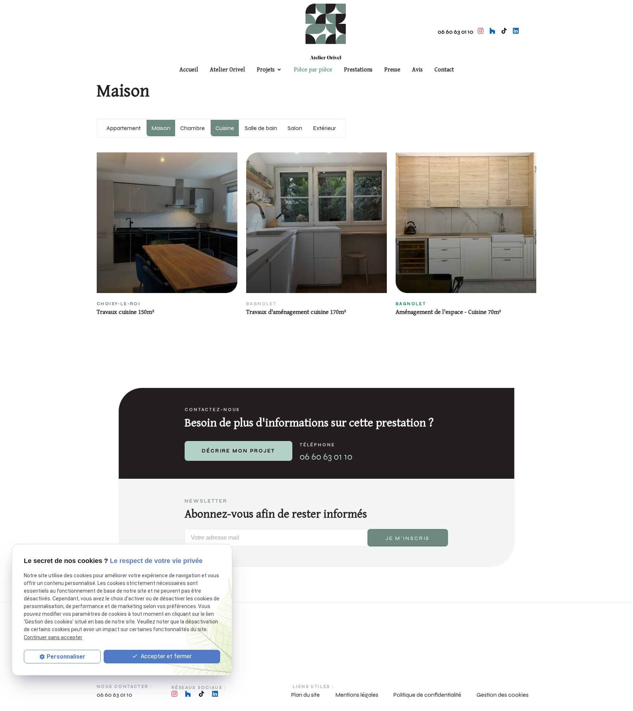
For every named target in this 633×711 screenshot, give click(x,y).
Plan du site (305, 694)
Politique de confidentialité (427, 694)
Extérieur (324, 128)
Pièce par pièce (313, 69)
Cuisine (224, 128)
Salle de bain (261, 128)
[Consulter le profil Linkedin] (516, 31)
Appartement (124, 128)
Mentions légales (356, 694)
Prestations (358, 69)
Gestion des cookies (503, 694)
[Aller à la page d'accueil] (326, 30)
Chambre (192, 128)
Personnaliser (66, 656)
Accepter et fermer (165, 656)
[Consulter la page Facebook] (504, 31)
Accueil (188, 69)
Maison (160, 128)
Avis (417, 69)
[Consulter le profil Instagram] (481, 31)
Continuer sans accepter (53, 637)
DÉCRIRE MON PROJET (238, 451)
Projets (266, 69)
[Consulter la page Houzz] (492, 31)
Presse (392, 69)
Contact (444, 69)
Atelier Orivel (227, 69)
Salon (295, 128)
